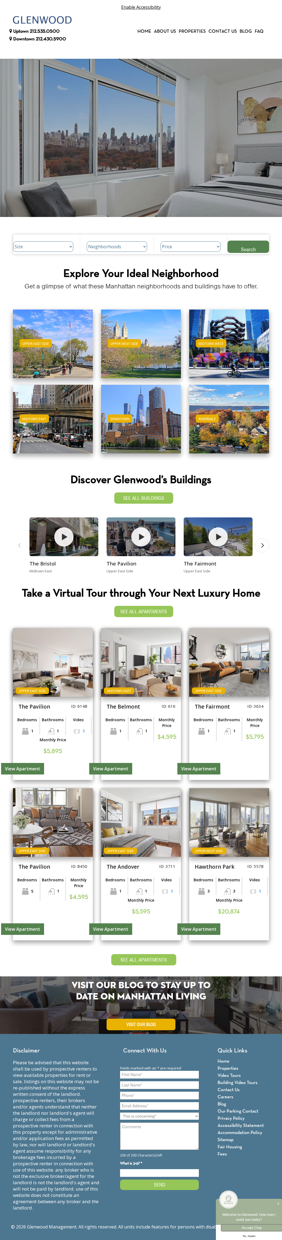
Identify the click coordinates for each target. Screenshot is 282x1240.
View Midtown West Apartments (229, 347)
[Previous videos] (20, 545)
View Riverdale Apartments (229, 422)
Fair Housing (230, 1147)
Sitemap (226, 1140)
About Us (165, 31)
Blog (246, 31)
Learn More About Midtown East (52, 416)
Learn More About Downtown (141, 416)
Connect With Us (145, 1051)
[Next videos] (262, 545)
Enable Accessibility (141, 7)
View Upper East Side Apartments (52, 347)
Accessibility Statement (241, 1126)
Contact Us (222, 31)
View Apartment (22, 769)
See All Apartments (143, 611)
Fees (222, 1154)
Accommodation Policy (240, 1133)
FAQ (259, 31)
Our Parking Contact (238, 1111)
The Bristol (42, 563)
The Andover (123, 866)
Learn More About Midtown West (229, 341)
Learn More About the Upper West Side (141, 341)
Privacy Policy (231, 1118)
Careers (225, 1097)
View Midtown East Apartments (52, 422)
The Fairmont (200, 563)
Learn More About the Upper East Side (53, 341)
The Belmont (123, 706)
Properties (192, 31)
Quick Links (232, 1051)
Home (144, 31)
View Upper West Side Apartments (141, 347)
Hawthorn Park (214, 866)
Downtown (39, 39)
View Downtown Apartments (141, 422)
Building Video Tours (237, 1083)
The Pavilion (121, 563)
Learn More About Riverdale (229, 416)
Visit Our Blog (141, 1024)
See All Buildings (143, 498)
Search (248, 249)
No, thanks (249, 1236)
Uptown (36, 31)
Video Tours (229, 1076)
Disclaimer (26, 1051)
